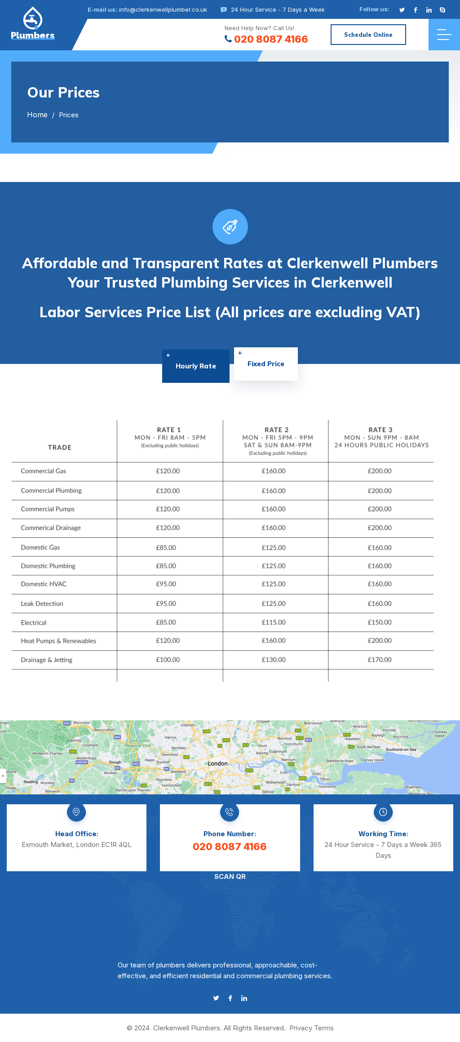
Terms (324, 1028)
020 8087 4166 (271, 39)
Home (37, 114)
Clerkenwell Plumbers (186, 1028)
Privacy (300, 1028)
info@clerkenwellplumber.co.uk (163, 9)
